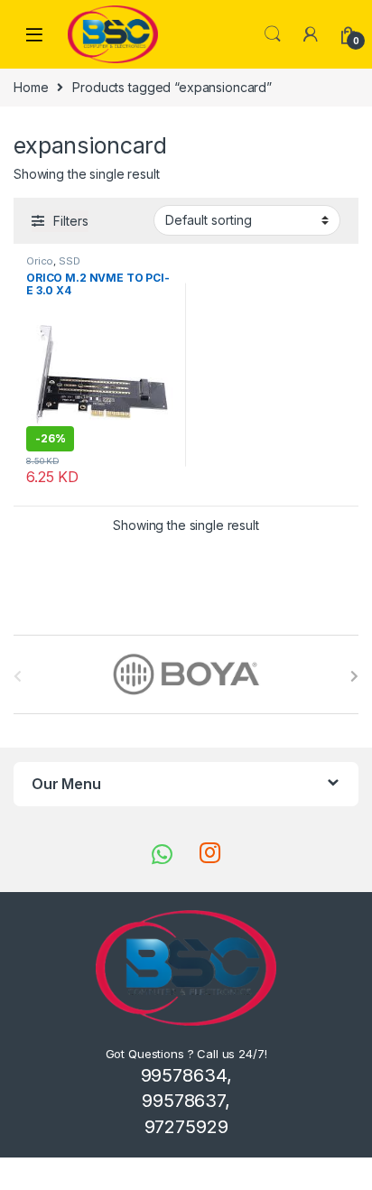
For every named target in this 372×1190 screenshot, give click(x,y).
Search (273, 34)
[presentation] (354, 676)
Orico (39, 261)
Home (31, 87)
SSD (69, 261)
